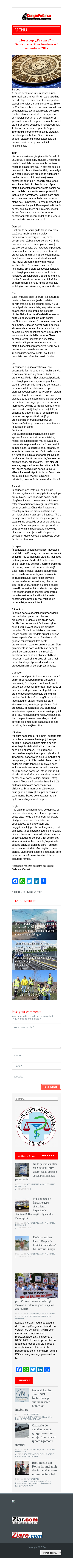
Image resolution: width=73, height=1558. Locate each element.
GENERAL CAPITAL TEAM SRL (38, 1417)
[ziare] (25, 1520)
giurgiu (28, 1486)
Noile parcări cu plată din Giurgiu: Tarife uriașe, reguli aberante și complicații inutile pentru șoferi (36, 1171)
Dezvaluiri (20, 1186)
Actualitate (33, 1184)
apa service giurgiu (34, 1454)
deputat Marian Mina (35, 1316)
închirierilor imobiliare (28, 1419)
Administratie (47, 1184)
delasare (33, 1456)
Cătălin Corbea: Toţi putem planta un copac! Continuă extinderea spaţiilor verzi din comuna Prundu (36, 992)
